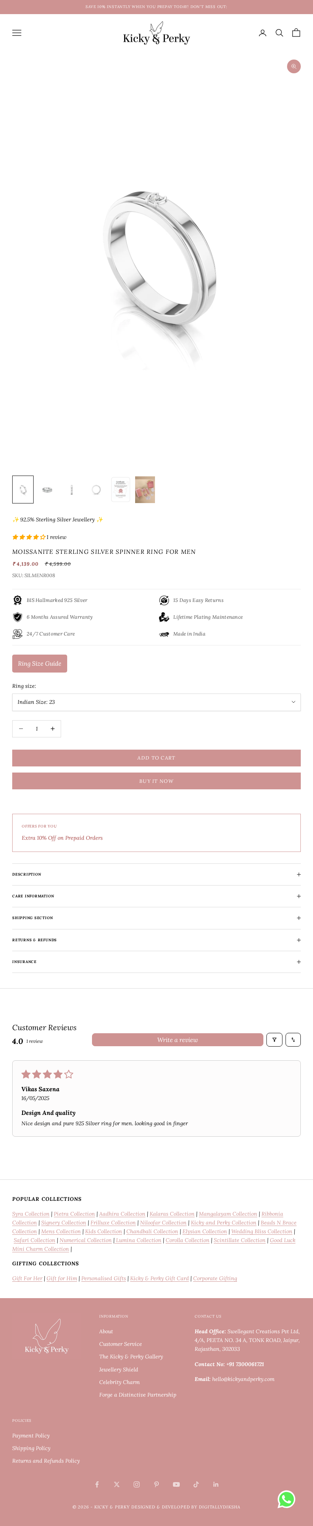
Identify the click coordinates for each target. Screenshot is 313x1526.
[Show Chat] (288, 1499)
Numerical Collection (86, 1240)
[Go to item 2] (47, 489)
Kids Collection (103, 1231)
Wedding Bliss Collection (261, 1231)
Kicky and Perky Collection (224, 1222)
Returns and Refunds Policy (46, 1460)
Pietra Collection (74, 1213)
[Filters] (274, 1040)
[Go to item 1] (23, 489)
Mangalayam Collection (228, 1213)
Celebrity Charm (119, 1382)
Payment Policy (31, 1435)
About (106, 1331)
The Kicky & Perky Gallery (131, 1356)
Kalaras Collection (172, 1213)
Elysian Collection (204, 1231)
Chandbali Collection (152, 1231)
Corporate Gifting (215, 1278)
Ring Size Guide (39, 663)
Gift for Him (62, 1278)
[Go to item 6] (145, 489)
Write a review (177, 1040)
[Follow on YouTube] (176, 1484)
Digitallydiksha (219, 1507)
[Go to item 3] (71, 489)
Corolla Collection (188, 1240)
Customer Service (120, 1343)
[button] (29, 537)
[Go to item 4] (96, 489)
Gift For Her (27, 1278)
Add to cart (156, 758)
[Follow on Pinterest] (156, 1484)
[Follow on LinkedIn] (216, 1484)
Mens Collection (61, 1231)
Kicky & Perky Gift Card (159, 1278)
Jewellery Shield (118, 1369)
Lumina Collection (138, 1240)
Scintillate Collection (240, 1240)
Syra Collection (31, 1213)
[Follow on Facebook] (97, 1484)
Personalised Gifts (103, 1278)
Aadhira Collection (122, 1213)
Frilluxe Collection (113, 1222)
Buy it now (156, 781)
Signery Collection (63, 1222)
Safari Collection (34, 1240)
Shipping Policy (31, 1448)
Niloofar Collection (163, 1222)
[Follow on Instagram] (136, 1484)
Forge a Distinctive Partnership (137, 1394)
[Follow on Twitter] (117, 1484)
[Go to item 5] (120, 489)
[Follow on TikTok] (196, 1484)
